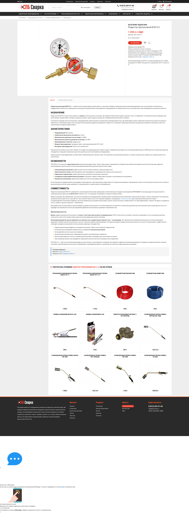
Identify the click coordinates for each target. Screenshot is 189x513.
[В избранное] (145, 42)
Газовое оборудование (52, 17)
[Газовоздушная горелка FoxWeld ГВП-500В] (125, 374)
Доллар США (126, 408)
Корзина (72, 406)
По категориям (50, 14)
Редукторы (66, 17)
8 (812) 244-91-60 (155, 55)
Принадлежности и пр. (70, 14)
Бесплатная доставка (82, 1)
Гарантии (100, 1)
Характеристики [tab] (65, 100)
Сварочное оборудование (29, 14)
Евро (123, 411)
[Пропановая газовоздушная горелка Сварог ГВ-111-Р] (95, 292)
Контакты (108, 1)
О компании (69, 1)
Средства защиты (142, 14)
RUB (20, 1)
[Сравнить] (149, 42)
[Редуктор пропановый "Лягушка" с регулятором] (125, 333)
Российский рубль (128, 406)
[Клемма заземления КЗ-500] (95, 333)
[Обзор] (58, 304)
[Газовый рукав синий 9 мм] (155, 292)
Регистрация (168, 1)
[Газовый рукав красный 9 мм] (125, 292)
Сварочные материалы (94, 14)
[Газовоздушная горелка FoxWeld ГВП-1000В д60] (95, 374)
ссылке (61, 487)
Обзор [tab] (52, 100)
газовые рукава (125, 198)
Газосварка (113, 14)
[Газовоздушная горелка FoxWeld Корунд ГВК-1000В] (155, 333)
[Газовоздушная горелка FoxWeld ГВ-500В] (155, 374)
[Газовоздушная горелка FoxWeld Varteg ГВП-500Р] (65, 374)
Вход (160, 1)
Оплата (92, 1)
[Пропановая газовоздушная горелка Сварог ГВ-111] (65, 292)
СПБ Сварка (22, 17)
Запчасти (127, 14)
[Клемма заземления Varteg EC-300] (65, 333)
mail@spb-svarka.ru (128, 9)
